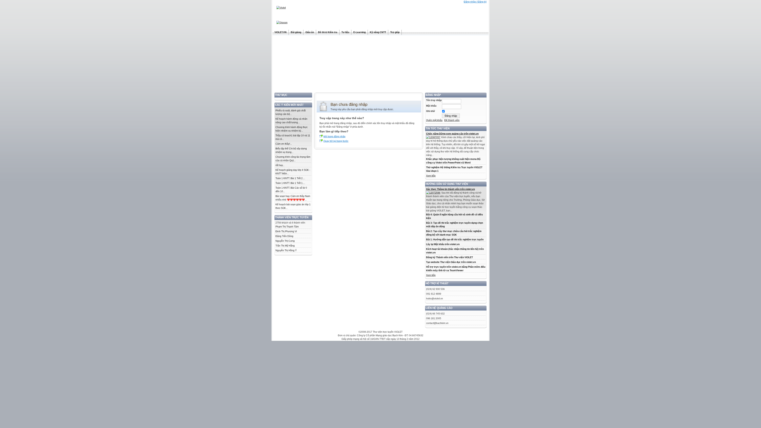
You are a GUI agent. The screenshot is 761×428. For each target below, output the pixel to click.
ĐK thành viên (452, 120)
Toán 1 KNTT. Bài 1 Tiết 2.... (290, 178)
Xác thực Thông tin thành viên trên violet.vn (450, 189)
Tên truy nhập (434, 100)
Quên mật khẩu (434, 120)
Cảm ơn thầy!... (283, 143)
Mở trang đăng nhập (334, 136)
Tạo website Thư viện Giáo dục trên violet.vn (451, 262)
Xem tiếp (431, 175)
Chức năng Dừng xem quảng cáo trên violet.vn (452, 133)
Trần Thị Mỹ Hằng (285, 245)
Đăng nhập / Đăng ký (475, 1)
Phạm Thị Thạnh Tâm (287, 226)
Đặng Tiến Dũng (284, 236)
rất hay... (279, 165)
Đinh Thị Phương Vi (286, 231)
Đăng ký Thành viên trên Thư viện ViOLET (449, 257)
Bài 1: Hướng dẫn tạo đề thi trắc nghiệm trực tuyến (455, 239)
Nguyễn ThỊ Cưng (285, 241)
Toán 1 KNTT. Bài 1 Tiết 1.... (290, 183)
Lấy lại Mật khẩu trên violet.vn (443, 244)
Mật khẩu (431, 105)
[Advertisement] (380, 65)
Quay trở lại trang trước (335, 141)
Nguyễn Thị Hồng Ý (286, 250)
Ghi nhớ (430, 111)
